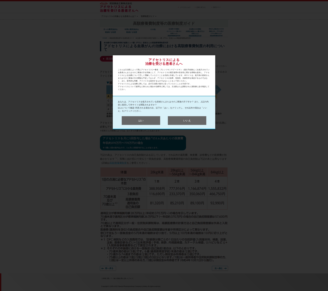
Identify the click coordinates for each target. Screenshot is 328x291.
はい (141, 120)
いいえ (187, 120)
